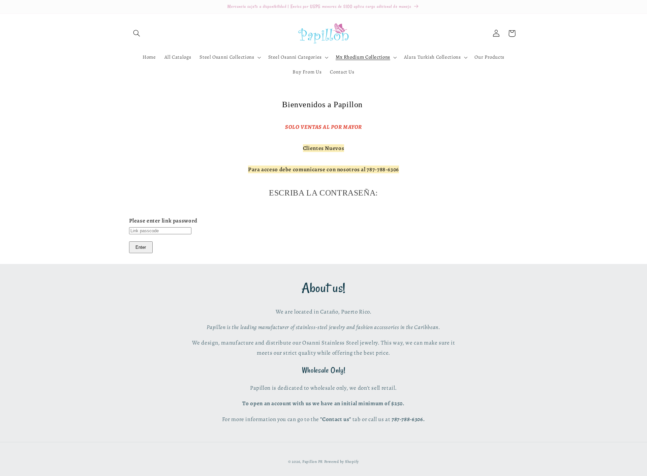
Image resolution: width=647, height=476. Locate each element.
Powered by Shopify (341, 461)
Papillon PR (312, 461)
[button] (137, 33)
